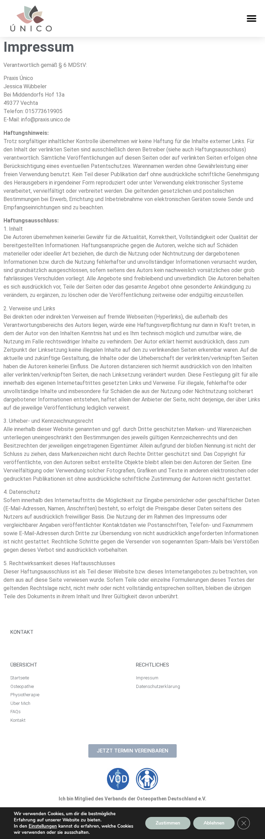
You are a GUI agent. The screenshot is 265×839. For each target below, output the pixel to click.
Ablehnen (214, 823)
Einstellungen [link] (43, 826)
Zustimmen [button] (168, 823)
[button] (251, 18)
